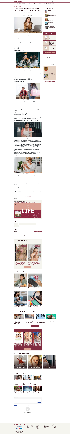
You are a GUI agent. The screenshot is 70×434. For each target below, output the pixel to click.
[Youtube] (22, 428)
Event (46, 64)
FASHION (33, 1)
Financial (20, 6)
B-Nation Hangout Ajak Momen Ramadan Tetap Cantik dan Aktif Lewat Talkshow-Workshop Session (51, 75)
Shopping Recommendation (50, 3)
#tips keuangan (16, 224)
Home (14, 6)
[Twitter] (17, 428)
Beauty (27, 425)
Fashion (32, 425)
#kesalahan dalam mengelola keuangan (30, 224)
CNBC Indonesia (54, 427)
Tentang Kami (45, 425)
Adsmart (37, 426)
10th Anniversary (18, 3)
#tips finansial (21, 224)
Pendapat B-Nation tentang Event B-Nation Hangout (51, 68)
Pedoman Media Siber (46, 426)
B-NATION (47, 1)
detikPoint (37, 428)
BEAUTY (28, 1)
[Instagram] (19, 428)
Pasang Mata (37, 425)
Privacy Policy (45, 428)
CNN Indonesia (54, 426)
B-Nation (28, 427)
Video (37, 3)
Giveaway (52, 64)
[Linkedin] (21, 428)
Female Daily (53, 429)
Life (16, 6)
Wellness (32, 426)
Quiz (26, 3)
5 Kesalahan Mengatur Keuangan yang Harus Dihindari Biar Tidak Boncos (24, 202)
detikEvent (37, 429)
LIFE (37, 1)
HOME (24, 1)
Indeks (44, 3)
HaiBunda (53, 428)
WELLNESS (42, 1)
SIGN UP (54, 1)
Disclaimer (45, 427)
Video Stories (30, 3)
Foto (34, 3)
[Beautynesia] (18, 1)
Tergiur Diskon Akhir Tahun (27, 196)
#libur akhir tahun (16, 226)
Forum (37, 427)
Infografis (40, 3)
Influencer (23, 3)
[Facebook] (16, 428)
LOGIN (51, 1)
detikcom (53, 425)
